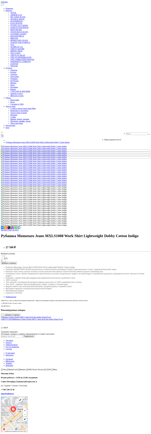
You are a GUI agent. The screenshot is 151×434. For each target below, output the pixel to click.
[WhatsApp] (15, 227)
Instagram (9, 366)
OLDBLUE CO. (16, 47)
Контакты (10, 355)
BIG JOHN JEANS (17, 17)
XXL (6, 258)
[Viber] (12, 227)
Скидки (9, 349)
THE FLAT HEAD (17, 55)
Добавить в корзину (9, 263)
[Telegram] (18, 227)
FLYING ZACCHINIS (19, 25)
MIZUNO (14, 38)
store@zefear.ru (7, 394)
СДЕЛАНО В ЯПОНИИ (20, 91)
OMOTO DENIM (17, 49)
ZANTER (14, 64)
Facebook (9, 359)
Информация (11, 297)
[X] (9, 227)
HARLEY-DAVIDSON (19, 28)
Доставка (9, 340)
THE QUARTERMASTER (20, 57)
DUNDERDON (16, 21)
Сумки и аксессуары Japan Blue (23, 108)
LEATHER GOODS (18, 34)
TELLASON (15, 53)
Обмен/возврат (12, 345)
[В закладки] (2, 315)
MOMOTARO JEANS (19, 40)
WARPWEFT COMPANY (20, 62)
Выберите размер (8, 254)
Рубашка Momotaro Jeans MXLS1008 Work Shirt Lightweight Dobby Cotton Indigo (38, 142)
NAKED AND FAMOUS (20, 42)
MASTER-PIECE (17, 36)
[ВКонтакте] (2, 227)
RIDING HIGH (16, 51)
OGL (12, 45)
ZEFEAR (14, 66)
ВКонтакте (10, 361)
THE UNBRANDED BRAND (22, 60)
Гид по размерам (12, 347)
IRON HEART (16, 30)
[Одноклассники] (5, 227)
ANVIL (13, 13)
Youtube (9, 363)
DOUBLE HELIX (17, 19)
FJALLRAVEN (16, 23)
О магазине (10, 353)
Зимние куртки (16, 94)
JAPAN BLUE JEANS (19, 32)
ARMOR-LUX (16, 15)
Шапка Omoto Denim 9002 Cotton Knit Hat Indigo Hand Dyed (32, 319)
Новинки (9, 8)
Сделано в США (17, 104)
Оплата (9, 343)
